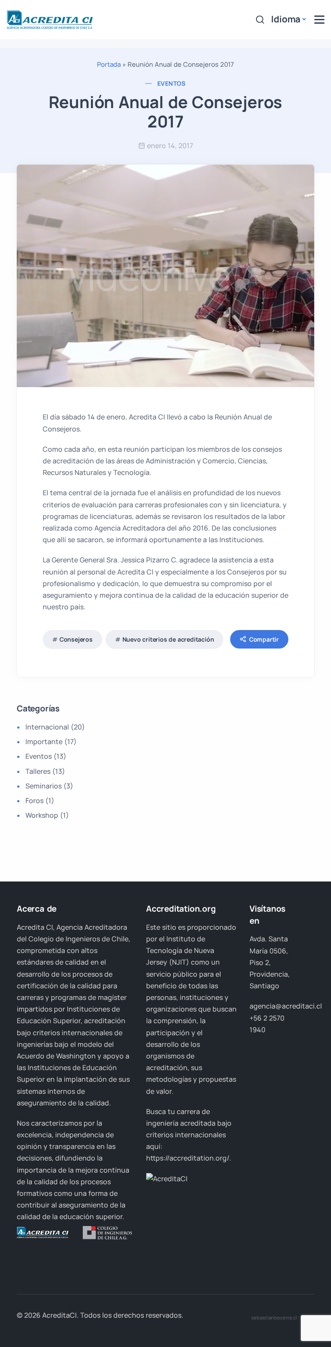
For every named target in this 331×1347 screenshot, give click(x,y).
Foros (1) (39, 800)
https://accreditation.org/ (187, 1158)
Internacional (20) (55, 727)
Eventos (171, 83)
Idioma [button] (285, 19)
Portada (109, 64)
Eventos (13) (45, 756)
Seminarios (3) (49, 786)
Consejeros (76, 639)
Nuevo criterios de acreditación (168, 639)
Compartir (264, 639)
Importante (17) (51, 741)
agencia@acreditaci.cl (286, 1006)
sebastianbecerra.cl (274, 1317)
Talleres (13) (45, 771)
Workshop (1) (47, 815)
